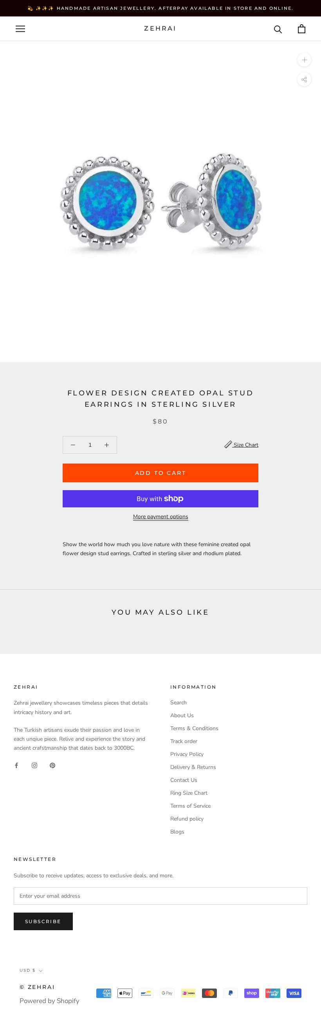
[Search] (278, 29)
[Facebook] (16, 764)
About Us (182, 715)
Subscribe (43, 921)
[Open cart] (301, 28)
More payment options (160, 516)
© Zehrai (37, 987)
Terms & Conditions (194, 728)
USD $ (28, 970)
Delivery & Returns (193, 767)
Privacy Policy (187, 754)
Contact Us (183, 780)
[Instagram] (34, 764)
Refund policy (187, 819)
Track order (183, 741)
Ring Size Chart (188, 793)
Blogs (177, 831)
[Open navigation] (20, 28)
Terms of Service (190, 806)
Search (178, 702)
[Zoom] (304, 60)
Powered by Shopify (49, 1000)
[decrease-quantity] (73, 445)
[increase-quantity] (107, 445)
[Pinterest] (52, 764)
